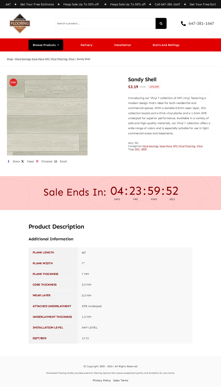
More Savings (150, 146)
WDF (144, 149)
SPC (137, 149)
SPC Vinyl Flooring (184, 146)
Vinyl (200, 146)
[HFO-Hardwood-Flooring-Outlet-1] (20, 12)
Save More (166, 146)
